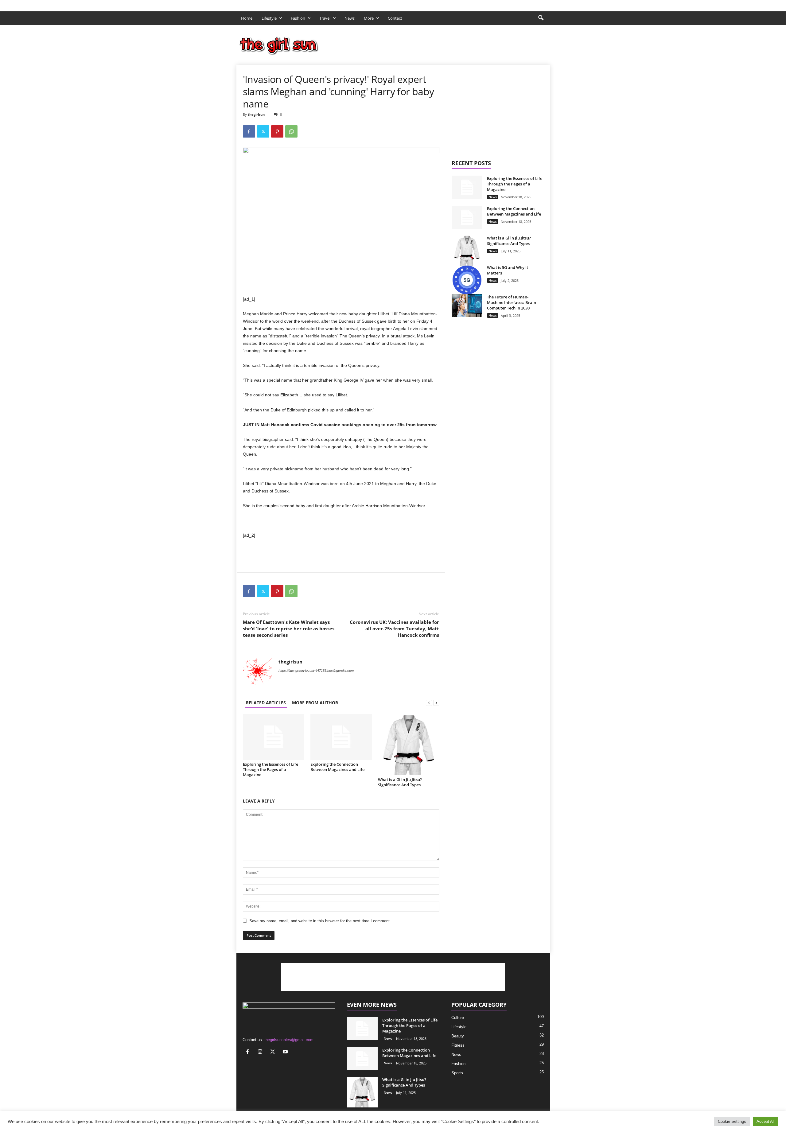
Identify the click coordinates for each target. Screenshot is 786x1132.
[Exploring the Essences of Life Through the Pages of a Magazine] (273, 737)
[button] (540, 18)
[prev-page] (429, 702)
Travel (324, 18)
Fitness (458, 1045)
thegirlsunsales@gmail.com (288, 1039)
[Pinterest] (277, 131)
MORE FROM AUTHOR (315, 703)
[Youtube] (545, 4)
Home (246, 18)
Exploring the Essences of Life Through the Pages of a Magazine (270, 769)
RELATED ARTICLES (266, 703)
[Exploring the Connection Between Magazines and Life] (341, 737)
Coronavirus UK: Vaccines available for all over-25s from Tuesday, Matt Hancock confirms (394, 628)
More (369, 18)
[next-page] (436, 702)
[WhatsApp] (291, 131)
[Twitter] (535, 4)
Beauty (457, 1036)
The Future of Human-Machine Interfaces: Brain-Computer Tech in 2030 (512, 302)
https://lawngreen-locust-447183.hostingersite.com (316, 670)
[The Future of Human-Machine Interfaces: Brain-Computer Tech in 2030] (467, 305)
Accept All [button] (766, 1121)
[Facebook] (516, 4)
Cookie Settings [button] (732, 1121)
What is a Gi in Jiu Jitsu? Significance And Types (400, 782)
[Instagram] (526, 4)
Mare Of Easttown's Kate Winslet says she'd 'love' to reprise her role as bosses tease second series (288, 628)
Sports (457, 1073)
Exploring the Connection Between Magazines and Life (337, 766)
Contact (395, 18)
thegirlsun (256, 114)
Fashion (298, 18)
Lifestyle (269, 18)
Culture (457, 1017)
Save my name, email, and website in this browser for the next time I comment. (320, 921)
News (349, 18)
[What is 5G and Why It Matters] (467, 280)
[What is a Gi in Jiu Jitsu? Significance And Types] (408, 744)
